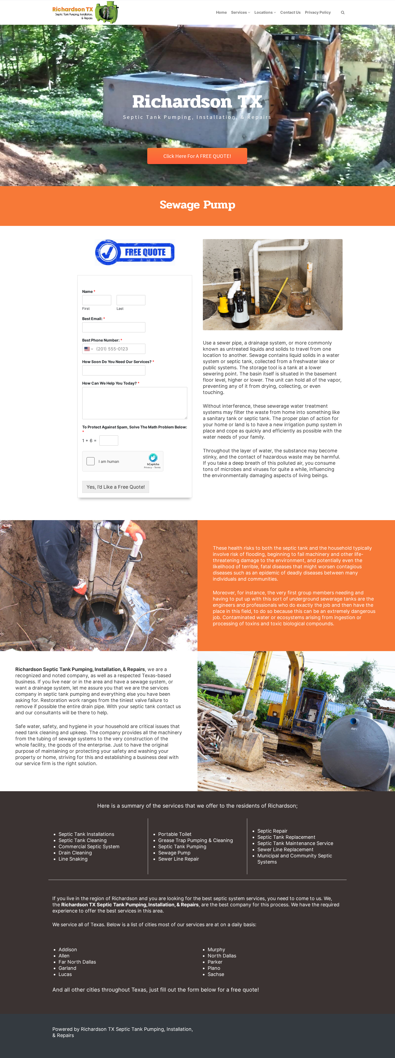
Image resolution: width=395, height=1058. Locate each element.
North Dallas (222, 955)
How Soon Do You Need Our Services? (118, 361)
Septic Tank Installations (86, 834)
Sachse (216, 974)
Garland (67, 968)
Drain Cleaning (75, 852)
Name (88, 291)
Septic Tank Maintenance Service (295, 843)
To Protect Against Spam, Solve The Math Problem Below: (134, 429)
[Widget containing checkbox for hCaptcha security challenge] (122, 461)
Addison (68, 949)
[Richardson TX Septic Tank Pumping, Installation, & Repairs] (85, 12)
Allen (64, 955)
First (86, 308)
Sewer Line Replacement (285, 849)
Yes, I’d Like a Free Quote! (116, 487)
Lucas (65, 974)
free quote (244, 989)
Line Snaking (73, 859)
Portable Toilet (175, 834)
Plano (214, 968)
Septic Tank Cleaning (83, 840)
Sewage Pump (174, 852)
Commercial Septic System (89, 846)
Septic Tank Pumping (182, 846)
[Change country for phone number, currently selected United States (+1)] (88, 349)
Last (120, 308)
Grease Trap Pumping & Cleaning (195, 840)
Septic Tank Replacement (286, 837)
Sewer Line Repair (178, 859)
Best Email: (93, 318)
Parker (215, 962)
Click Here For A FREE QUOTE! (197, 155)
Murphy (216, 949)
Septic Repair (272, 831)
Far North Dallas (77, 962)
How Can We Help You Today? (110, 383)
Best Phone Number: (102, 340)
